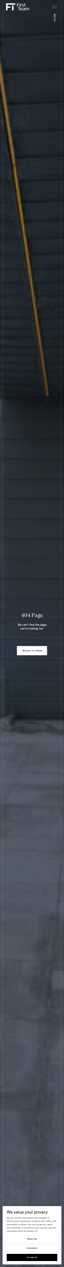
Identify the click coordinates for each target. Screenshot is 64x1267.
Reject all (32, 1239)
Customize (32, 1248)
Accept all (32, 1257)
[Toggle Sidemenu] (54, 6)
